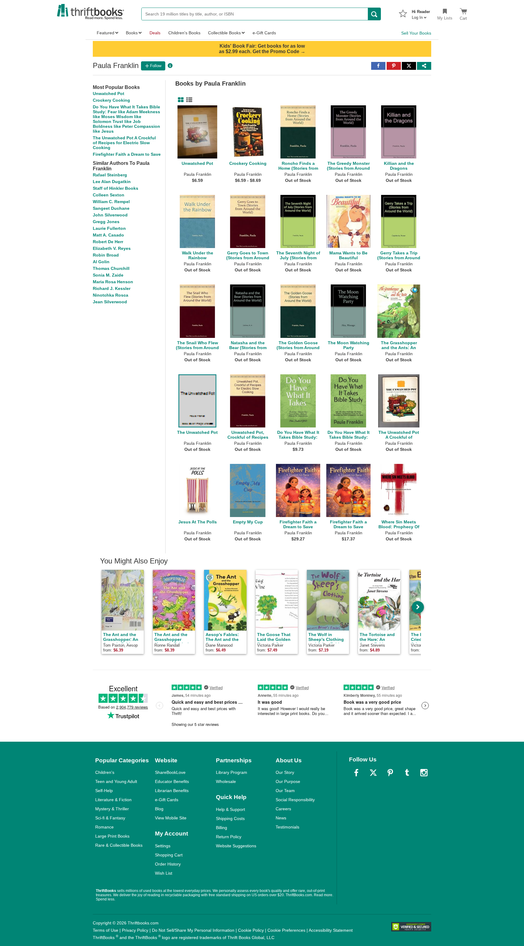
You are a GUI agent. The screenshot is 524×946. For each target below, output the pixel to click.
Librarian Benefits (172, 790)
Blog (159, 808)
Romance (104, 827)
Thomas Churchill (111, 268)
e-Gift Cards (166, 799)
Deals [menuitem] (154, 32)
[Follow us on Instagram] (424, 772)
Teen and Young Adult (116, 781)
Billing (221, 827)
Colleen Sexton (108, 194)
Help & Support (230, 809)
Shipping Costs (230, 818)
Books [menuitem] (132, 32)
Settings (162, 845)
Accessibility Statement (331, 930)
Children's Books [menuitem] (184, 32)
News (281, 817)
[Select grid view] (179, 99)
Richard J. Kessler (111, 288)
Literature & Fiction (113, 799)
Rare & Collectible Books (119, 845)
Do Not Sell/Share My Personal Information (193, 930)
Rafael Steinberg (110, 174)
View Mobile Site (170, 817)
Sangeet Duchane (111, 208)
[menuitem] (421, 13)
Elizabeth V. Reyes (112, 248)
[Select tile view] (188, 99)
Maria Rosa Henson (113, 281)
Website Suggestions (236, 845)
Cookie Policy (251, 930)
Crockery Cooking (111, 100)
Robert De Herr (108, 241)
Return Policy (228, 836)
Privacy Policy (135, 930)
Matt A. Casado (108, 235)
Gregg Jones (106, 221)
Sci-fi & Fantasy (110, 817)
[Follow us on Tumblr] (407, 772)
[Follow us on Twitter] (373, 772)
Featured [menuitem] (105, 32)
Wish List (163, 873)
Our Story (285, 772)
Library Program (231, 772)
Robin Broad (106, 255)
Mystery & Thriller (112, 808)
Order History (168, 864)
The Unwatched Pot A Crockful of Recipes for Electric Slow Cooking (124, 142)
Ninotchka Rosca (110, 295)
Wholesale (226, 781)
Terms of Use (105, 930)
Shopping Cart (169, 854)
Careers (283, 808)
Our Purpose (288, 781)
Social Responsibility (295, 799)
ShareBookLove (170, 772)
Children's (104, 772)
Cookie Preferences (286, 930)
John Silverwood (110, 215)
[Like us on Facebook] (356, 772)
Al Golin (101, 261)
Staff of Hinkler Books (115, 188)
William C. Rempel (111, 201)
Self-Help (104, 790)
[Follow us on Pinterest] (390, 772)
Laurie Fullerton (109, 228)
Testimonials (287, 827)
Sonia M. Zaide (108, 275)
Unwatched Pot (108, 93)
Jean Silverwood (110, 301)
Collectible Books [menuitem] (224, 32)
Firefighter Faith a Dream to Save (127, 154)
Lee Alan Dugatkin (112, 181)
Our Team (285, 790)
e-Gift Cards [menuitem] (264, 32)
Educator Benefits (172, 781)
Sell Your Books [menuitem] (416, 33)
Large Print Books (112, 836)
